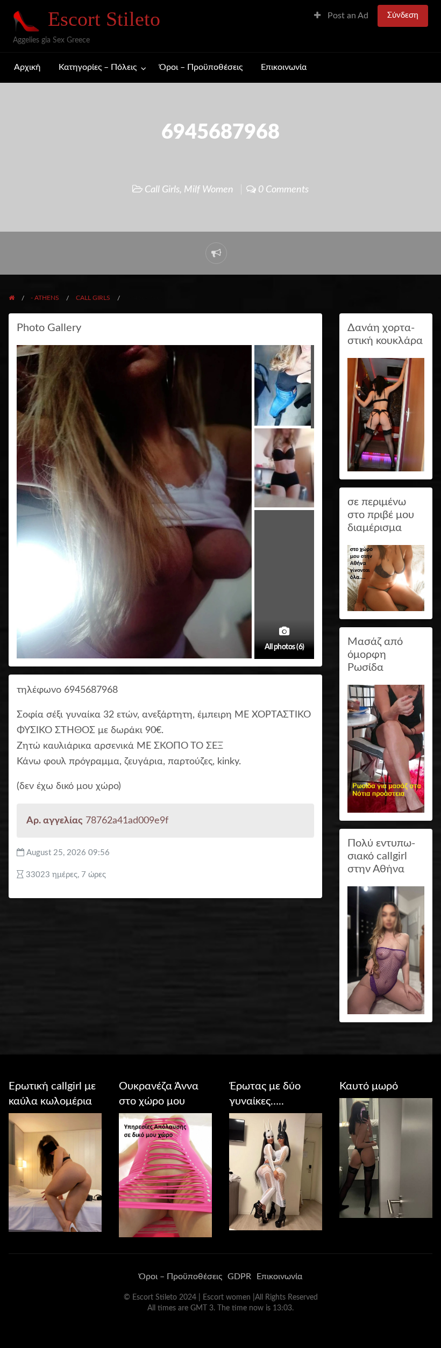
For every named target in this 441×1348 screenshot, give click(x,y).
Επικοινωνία (284, 67)
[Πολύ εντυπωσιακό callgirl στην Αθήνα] (385, 950)
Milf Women (208, 189)
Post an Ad (346, 16)
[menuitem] (341, 16)
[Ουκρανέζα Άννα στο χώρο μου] (165, 1175)
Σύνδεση (402, 15)
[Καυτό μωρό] (385, 1157)
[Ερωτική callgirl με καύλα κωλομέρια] (55, 1171)
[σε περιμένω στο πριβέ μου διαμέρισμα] (385, 577)
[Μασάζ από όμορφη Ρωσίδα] (385, 748)
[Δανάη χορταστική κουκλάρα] (385, 414)
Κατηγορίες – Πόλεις (98, 67)
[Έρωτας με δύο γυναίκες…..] (275, 1171)
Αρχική (27, 67)
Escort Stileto (104, 19)
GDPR (239, 1276)
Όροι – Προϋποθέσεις (201, 67)
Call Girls (162, 189)
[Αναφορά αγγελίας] (216, 253)
